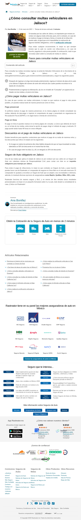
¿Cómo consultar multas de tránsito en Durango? (58, 271)
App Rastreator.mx (16, 421)
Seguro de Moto (32, 4)
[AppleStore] (16, 436)
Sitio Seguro (9, 480)
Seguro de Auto (23, 4)
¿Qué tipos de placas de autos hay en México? (22, 267)
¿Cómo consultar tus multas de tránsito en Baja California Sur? (22, 278)
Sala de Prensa (66, 477)
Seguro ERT (39, 4)
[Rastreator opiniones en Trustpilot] (55, 452)
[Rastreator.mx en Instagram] (44, 503)
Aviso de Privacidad (43, 508)
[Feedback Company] (61, 431)
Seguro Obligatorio (41, 414)
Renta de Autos (50, 473)
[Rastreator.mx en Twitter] (31, 503)
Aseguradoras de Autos (33, 410)
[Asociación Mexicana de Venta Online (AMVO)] (41, 459)
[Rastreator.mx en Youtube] (36, 503)
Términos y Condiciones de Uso (26, 508)
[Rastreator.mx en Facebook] (27, 503)
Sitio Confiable (9, 482)
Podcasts (64, 475)
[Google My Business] (36, 431)
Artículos (17, 410)
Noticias (64, 410)
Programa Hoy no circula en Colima (53, 267)
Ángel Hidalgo (22, 210)
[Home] (7, 12)
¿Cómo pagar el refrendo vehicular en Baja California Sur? (20, 284)
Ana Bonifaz (18, 200)
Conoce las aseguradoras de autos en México (40, 359)
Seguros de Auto (21, 476)
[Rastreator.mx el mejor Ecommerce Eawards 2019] (42, 452)
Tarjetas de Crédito (52, 477)
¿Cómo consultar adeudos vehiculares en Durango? (20, 272)
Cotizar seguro (68, 4)
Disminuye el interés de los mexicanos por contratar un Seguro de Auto (20, 262)
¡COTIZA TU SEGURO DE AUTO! (16, 56)
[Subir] (77, 516)
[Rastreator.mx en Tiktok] (53, 503)
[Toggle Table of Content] (72, 65)
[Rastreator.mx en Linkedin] (40, 503)
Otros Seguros (47, 4)
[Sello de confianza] (31, 452)
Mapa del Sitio (65, 480)
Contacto (8, 484)
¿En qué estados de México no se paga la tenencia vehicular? (56, 278)
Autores (7, 477)
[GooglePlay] (16, 431)
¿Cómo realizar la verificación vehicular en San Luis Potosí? (57, 262)
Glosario (63, 473)
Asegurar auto (51, 410)
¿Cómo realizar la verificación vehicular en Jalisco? (20, 290)
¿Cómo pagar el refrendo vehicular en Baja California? (56, 284)
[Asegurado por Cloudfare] (19, 452)
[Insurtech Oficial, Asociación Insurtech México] (65, 452)
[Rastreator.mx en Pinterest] (48, 503)
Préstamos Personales (53, 475)
